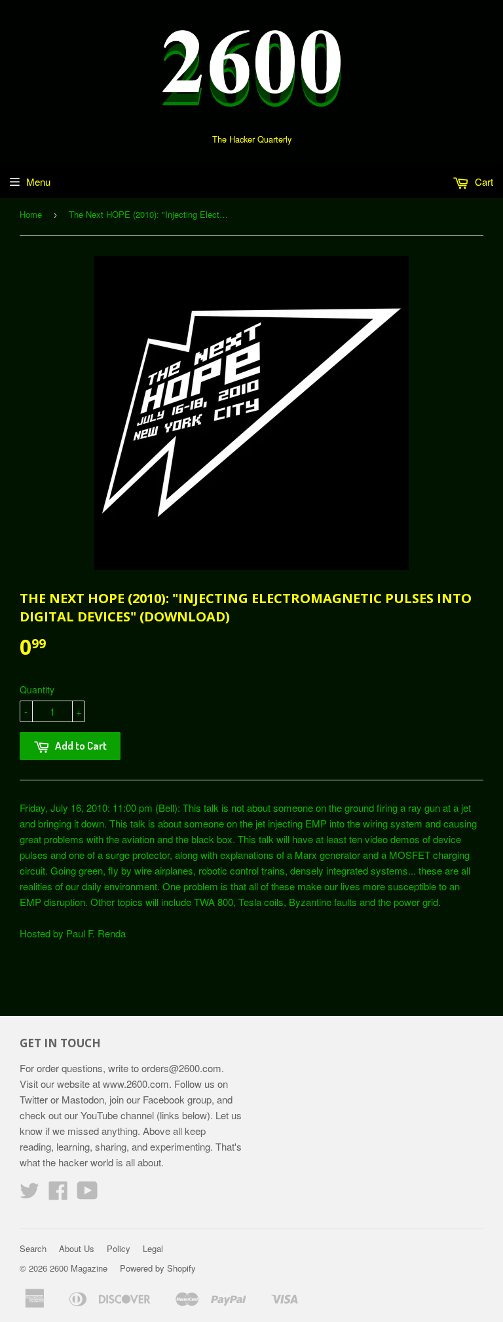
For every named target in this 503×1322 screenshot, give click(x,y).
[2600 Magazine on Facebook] (58, 1194)
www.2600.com (136, 1083)
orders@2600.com (181, 1068)
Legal (153, 1248)
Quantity (37, 689)
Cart (482, 181)
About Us (76, 1248)
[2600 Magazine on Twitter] (29, 1194)
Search (33, 1248)
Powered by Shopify (158, 1268)
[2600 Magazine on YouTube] (87, 1194)
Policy (118, 1248)
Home (31, 214)
